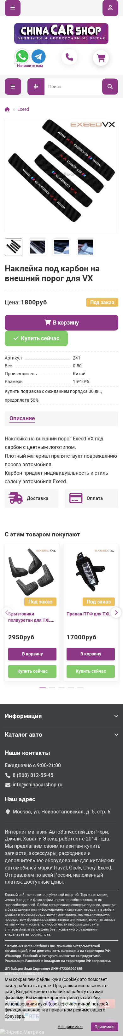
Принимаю (104, 1027)
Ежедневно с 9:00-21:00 (33, 765)
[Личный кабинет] (110, 8)
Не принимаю (70, 1027)
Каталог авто (23, 734)
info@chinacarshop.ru (37, 785)
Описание (22, 418)
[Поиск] (110, 87)
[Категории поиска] (35, 86)
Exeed (23, 109)
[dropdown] (12, 8)
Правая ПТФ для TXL (89, 613)
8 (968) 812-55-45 (33, 775)
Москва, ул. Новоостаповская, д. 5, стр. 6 (61, 812)
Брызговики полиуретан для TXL (29, 617)
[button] (7, 612)
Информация (23, 716)
